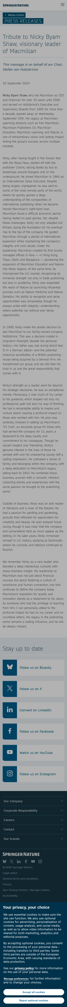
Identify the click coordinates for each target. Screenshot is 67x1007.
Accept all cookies (34, 992)
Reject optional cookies (33, 1000)
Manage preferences (16, 978)
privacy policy (24, 968)
